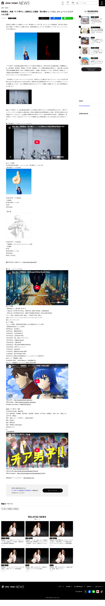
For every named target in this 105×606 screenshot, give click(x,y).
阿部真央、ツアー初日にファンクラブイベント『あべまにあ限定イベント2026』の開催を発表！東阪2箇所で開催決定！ (12, 541)
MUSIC (14, 18)
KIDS (92, 58)
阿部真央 (28, 490)
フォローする (53, 490)
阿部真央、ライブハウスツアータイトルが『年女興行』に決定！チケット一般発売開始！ (12, 567)
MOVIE (6, 7)
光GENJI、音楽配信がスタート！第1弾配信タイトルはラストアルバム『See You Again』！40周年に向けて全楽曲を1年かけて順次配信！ (97, 41)
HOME (2, 7)
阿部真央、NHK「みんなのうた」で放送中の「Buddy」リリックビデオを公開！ (36, 567)
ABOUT (60, 586)
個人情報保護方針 (78, 586)
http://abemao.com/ (28, 478)
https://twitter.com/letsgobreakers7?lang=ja (26, 471)
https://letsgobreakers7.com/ (21, 469)
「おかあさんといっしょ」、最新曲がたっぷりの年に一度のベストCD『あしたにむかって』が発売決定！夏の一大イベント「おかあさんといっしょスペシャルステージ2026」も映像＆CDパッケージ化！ (97, 61)
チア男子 (14, 490)
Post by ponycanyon (84, 106)
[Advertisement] (90, 85)
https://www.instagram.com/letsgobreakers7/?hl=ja (31, 473)
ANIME (92, 47)
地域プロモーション (95, 27)
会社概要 (68, 586)
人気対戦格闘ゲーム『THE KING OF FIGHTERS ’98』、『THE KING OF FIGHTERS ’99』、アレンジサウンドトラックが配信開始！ (97, 20)
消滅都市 (21, 490)
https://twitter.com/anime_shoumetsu (25, 402)
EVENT (3, 538)
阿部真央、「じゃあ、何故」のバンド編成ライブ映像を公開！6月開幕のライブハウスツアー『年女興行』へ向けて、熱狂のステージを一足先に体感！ (36, 541)
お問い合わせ (98, 586)
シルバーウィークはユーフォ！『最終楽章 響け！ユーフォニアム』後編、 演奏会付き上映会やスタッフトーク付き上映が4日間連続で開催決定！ (97, 51)
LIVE (27, 538)
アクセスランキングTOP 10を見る (91, 69)
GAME (92, 17)
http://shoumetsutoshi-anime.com (23, 400)
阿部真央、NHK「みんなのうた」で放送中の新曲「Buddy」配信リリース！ (61, 567)
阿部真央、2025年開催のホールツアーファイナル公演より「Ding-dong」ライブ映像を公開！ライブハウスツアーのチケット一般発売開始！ (61, 541)
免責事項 (89, 586)
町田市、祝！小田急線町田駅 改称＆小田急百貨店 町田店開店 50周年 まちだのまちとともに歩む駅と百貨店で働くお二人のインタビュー (97, 31)
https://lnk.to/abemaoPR (30, 262)
